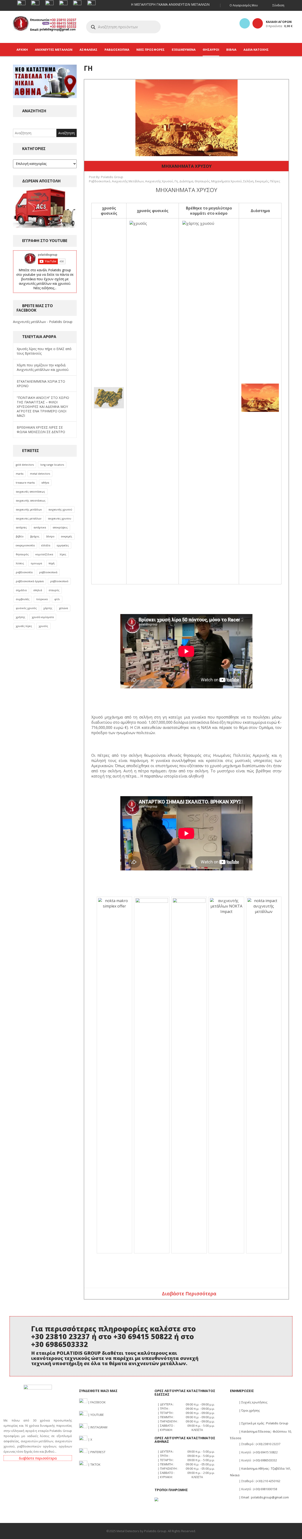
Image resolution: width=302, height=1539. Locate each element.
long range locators (52, 464)
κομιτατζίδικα (44, 554)
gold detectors (25, 464)
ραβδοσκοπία (24, 572)
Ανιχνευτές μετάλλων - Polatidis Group (42, 321)
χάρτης (47, 608)
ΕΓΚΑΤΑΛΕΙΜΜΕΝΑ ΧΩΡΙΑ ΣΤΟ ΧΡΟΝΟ (41, 383)
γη (176, 181)
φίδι (57, 599)
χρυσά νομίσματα (43, 617)
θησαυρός (22, 554)
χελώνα (63, 608)
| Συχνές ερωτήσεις (252, 1402)
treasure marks (25, 482)
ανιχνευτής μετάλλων (29, 509)
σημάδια (21, 590)
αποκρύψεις (60, 527)
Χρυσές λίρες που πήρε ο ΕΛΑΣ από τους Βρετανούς (44, 351)
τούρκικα (42, 599)
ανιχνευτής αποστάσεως (31, 500)
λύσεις (20, 563)
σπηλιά (37, 590)
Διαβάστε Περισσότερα (189, 1293)
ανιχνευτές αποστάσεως (30, 491)
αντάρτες (21, 527)
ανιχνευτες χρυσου (59, 518)
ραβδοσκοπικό (59, 581)
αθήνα (45, 482)
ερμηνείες (63, 545)
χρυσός (43, 626)
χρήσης (20, 617)
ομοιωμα (36, 563)
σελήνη (248, 181)
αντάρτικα (40, 527)
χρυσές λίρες (24, 626)
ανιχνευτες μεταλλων (28, 518)
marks (19, 473)
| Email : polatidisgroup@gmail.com (263, 1497)
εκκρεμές (66, 536)
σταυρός (54, 590)
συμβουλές (22, 599)
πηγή (52, 563)
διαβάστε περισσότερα (38, 1458)
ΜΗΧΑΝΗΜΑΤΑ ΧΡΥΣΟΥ (186, 166)
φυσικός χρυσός (26, 608)
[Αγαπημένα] (244, 23)
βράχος (34, 536)
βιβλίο (20, 536)
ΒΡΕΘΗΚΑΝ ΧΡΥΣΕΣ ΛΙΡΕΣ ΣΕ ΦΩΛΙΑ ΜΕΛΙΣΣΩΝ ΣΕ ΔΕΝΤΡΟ (41, 429)
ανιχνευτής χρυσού (60, 509)
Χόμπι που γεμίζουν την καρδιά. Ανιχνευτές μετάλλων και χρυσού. (43, 367)
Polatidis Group (112, 177)
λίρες (63, 554)
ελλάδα (45, 545)
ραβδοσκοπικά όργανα (30, 581)
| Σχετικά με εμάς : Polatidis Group (263, 1423)
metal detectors (40, 473)
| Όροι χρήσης (249, 1410)
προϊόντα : (279, 26)
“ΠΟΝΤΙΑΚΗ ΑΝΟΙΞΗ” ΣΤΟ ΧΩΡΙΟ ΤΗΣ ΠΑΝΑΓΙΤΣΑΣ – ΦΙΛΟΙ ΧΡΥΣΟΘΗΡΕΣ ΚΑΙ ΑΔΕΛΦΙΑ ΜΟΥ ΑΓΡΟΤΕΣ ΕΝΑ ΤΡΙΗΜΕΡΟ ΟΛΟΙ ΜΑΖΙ (43, 406)
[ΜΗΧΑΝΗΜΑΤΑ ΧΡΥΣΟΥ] (186, 117)
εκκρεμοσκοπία (25, 545)
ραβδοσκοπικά (48, 572)
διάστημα (186, 181)
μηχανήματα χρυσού (226, 181)
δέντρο (50, 536)
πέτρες (275, 181)
